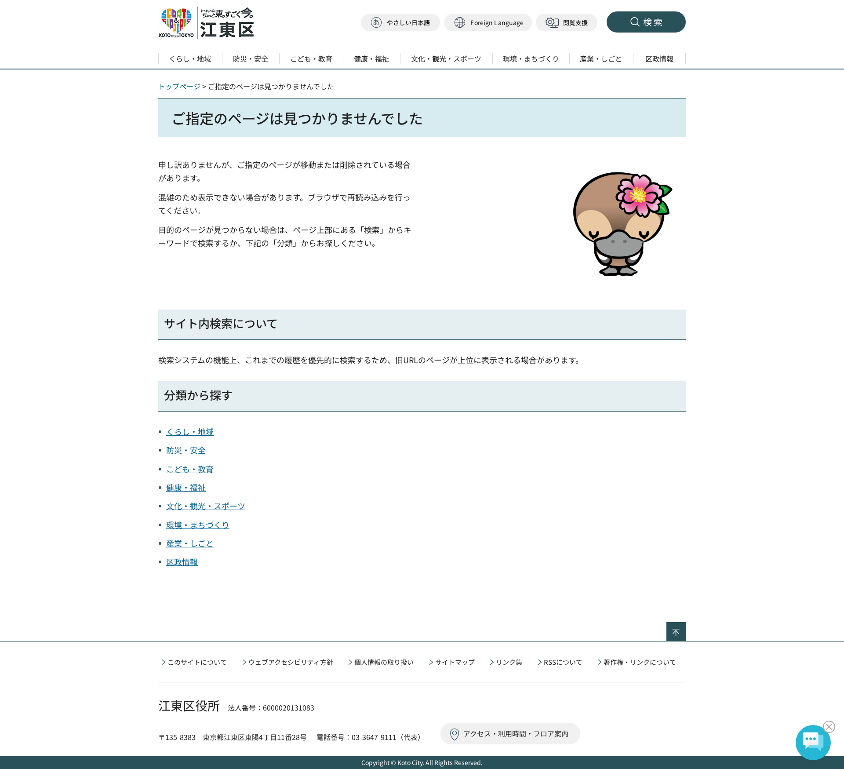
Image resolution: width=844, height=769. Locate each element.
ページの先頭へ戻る (685, 628)
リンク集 (509, 662)
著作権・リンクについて (640, 662)
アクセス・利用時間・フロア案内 (515, 733)
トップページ (179, 86)
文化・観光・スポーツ (205, 505)
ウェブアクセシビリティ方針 (290, 662)
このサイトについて (197, 662)
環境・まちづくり (197, 524)
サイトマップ (455, 662)
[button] (488, 23)
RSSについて (563, 662)
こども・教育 (190, 468)
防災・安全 (186, 450)
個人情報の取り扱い (384, 662)
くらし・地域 (190, 431)
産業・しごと (190, 543)
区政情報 (182, 561)
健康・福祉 (186, 487)
